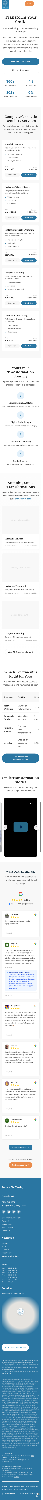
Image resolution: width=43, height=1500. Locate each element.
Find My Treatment (20, 70)
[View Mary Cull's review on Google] (35, 1082)
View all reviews (7, 1227)
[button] (20, 1311)
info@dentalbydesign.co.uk (14, 1205)
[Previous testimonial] (4, 827)
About (4, 1246)
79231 (31, 1472)
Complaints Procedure (21, 1490)
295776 (13, 1475)
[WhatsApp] (19, 1212)
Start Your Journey (19, 1165)
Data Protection (7, 1490)
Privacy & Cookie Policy (16, 1486)
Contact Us (6, 1231)
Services (5, 1243)
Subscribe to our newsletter (11, 1218)
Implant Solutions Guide (10, 1256)
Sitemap (4, 1486)
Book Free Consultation (20, 62)
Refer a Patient (7, 1224)
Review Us (5, 1221)
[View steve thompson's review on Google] (35, 1119)
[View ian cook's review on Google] (35, 1045)
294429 (16, 1477)
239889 (30, 1475)
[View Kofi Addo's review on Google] (35, 914)
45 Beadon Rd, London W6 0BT (13, 1293)
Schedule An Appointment (15, 1347)
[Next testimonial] (36, 827)
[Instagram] (14, 1212)
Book (29, 3)
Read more (8, 967)
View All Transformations (19, 652)
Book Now (29, 175)
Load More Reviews (19, 1147)
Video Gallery (6, 1253)
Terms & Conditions (32, 1486)
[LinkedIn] (9, 1212)
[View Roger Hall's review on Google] (35, 944)
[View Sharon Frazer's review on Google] (35, 1006)
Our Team (5, 1250)
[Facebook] (4, 1212)
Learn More (12, 175)
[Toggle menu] (37, 4)
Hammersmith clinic (22, 499)
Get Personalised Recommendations (21, 758)
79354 (15, 1472)
